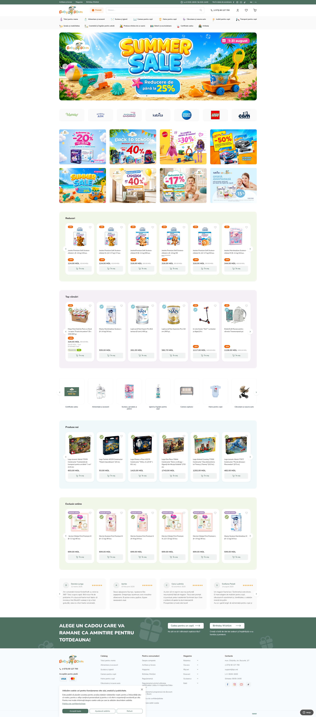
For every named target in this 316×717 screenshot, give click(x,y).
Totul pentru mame (108, 660)
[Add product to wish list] (90, 227)
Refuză (129, 711)
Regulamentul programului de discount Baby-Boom (157, 693)
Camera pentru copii (108, 674)
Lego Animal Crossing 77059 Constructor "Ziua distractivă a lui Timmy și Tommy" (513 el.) (204, 462)
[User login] (237, 10)
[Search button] (201, 10)
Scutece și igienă (107, 669)
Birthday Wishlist (92, 2)
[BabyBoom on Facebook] (233, 2)
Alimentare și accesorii (109, 665)
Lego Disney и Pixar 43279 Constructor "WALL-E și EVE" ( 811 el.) (141, 462)
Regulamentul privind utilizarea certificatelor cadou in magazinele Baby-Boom (157, 685)
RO (251, 2)
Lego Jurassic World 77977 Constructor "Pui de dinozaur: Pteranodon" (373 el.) (234, 462)
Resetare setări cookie (150, 703)
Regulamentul (147, 678)
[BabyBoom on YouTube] (241, 2)
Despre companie (148, 660)
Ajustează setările (102, 711)
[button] (65, 66)
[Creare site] (254, 713)
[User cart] (255, 10)
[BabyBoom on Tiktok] (245, 2)
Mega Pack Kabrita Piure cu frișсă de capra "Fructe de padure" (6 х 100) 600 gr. (80, 331)
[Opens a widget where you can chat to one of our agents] (307, 713)
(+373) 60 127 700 (232, 665)
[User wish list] (246, 10)
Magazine (79, 2)
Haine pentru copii (108, 678)
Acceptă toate (75, 711)
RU (256, 2)
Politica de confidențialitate (152, 698)
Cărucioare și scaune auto (110, 683)
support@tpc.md (231, 669)
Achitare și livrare (65, 2)
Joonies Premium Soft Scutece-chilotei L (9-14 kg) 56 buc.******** (173, 253)
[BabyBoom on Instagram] (237, 2)
